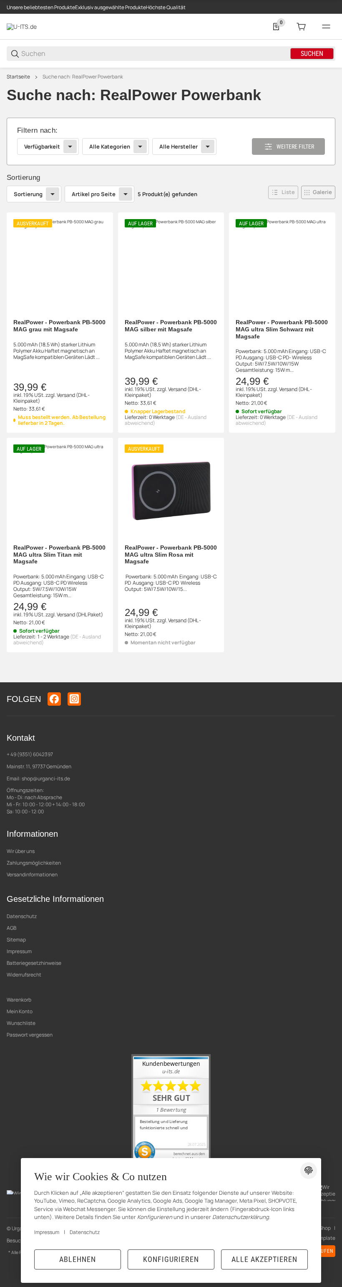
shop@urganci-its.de (46, 778)
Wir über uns (21, 851)
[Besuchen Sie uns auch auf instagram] (74, 699)
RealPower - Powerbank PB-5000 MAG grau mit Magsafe (59, 326)
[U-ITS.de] (22, 26)
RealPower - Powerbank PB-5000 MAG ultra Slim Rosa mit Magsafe (171, 554)
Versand (66, 395)
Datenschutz (22, 916)
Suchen (312, 54)
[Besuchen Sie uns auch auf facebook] (54, 699)
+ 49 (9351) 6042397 (30, 754)
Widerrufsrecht (24, 974)
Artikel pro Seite (94, 194)
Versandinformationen (32, 874)
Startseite (18, 76)
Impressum (19, 951)
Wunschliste (21, 1023)
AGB (11, 927)
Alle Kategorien (109, 146)
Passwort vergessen (30, 1034)
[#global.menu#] (326, 27)
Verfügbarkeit (42, 146)
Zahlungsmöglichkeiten (34, 862)
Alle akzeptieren (264, 1259)
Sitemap (16, 939)
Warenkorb (19, 999)
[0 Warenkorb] (301, 27)
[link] (171, 142)
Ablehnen (77, 1259)
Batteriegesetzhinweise (34, 963)
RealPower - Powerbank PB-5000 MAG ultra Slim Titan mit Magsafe (59, 554)
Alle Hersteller (178, 146)
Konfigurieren (171, 1259)
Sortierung (28, 194)
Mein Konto (20, 1011)
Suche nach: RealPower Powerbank (83, 76)
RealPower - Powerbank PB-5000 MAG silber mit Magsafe (171, 326)
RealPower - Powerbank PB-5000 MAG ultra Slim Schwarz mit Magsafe (282, 329)
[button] (283, 192)
